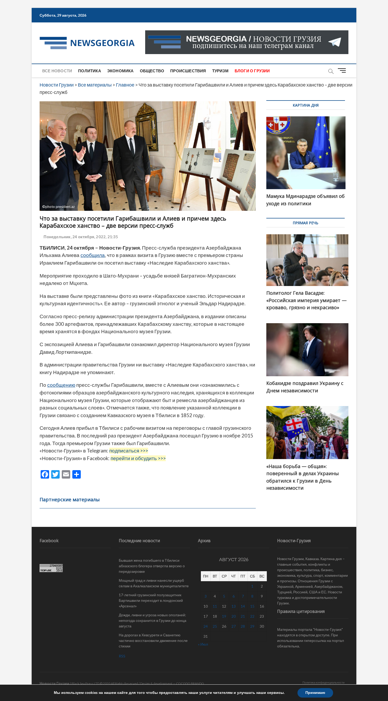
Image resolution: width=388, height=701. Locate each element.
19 (224, 616)
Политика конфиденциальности (323, 682)
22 (252, 616)
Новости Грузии (54, 683)
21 (243, 616)
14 (243, 606)
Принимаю (315, 692)
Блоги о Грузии (252, 70)
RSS (122, 656)
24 (206, 626)
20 (233, 616)
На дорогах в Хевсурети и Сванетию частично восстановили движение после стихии (153, 640)
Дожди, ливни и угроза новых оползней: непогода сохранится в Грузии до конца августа (152, 620)
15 (252, 606)
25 (215, 626)
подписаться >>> (128, 451)
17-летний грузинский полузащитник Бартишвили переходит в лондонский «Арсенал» (151, 600)
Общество (152, 70)
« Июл (203, 644)
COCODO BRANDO (190, 683)
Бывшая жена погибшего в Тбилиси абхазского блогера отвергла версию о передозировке (152, 566)
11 (215, 606)
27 (233, 626)
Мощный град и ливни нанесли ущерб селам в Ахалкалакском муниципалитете (154, 583)
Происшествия (188, 70)
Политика (89, 70)
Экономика (120, 70)
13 (233, 606)
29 (252, 626)
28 (243, 626)
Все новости (57, 70)
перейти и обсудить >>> (138, 458)
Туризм (220, 70)
